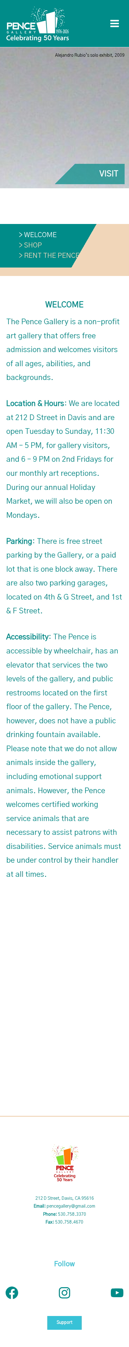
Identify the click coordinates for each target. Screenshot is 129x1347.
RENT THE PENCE (52, 255)
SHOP (33, 245)
